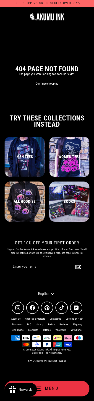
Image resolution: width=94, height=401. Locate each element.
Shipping (77, 324)
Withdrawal (76, 330)
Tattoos (47, 330)
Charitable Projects (35, 318)
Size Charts (18, 330)
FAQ (29, 324)
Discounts (17, 324)
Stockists (33, 330)
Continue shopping (47, 83)
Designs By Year (74, 318)
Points (51, 324)
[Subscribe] (77, 266)
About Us (16, 318)
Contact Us (55, 318)
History (40, 324)
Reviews (64, 324)
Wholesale (60, 330)
